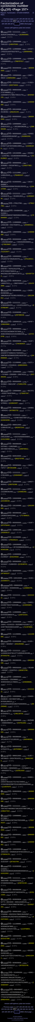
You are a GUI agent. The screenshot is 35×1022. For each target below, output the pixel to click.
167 (11, 24)
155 (8, 21)
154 (5, 21)
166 (8, 24)
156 (11, 21)
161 (26, 21)
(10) (6, 32)
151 (29, 19)
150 (26, 19)
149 (23, 19)
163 (32, 21)
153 (2, 21)
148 (20, 19)
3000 (22, 24)
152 (32, 19)
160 (24, 21)
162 (29, 21)
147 (17, 19)
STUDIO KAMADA (23, 13)
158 (18, 21)
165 (6, 24)
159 (21, 21)
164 (3, 24)
